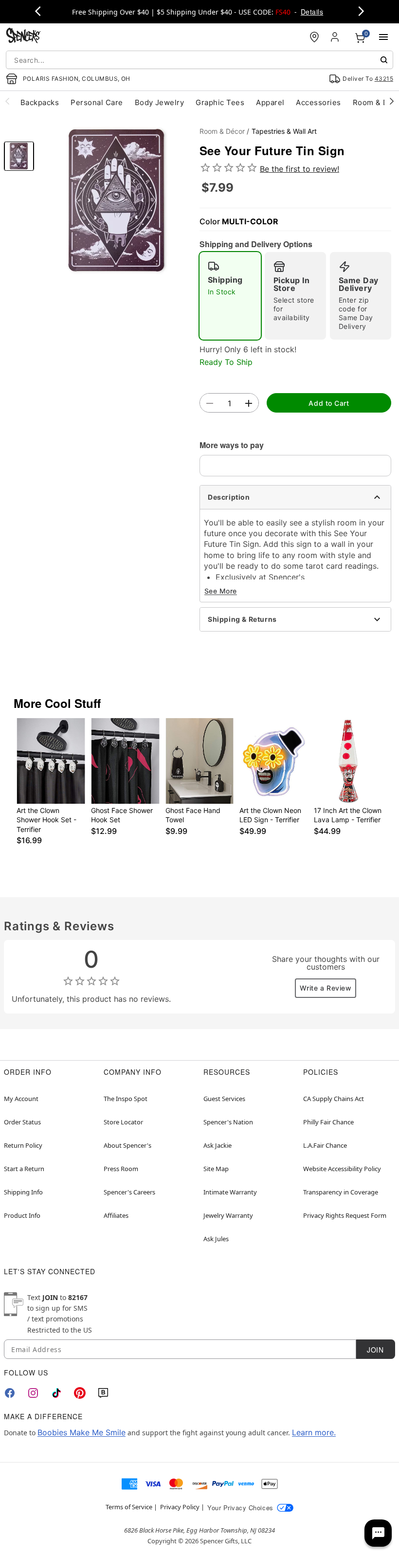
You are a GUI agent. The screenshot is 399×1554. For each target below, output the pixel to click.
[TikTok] (56, 1393)
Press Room (121, 1168)
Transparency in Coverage (340, 1192)
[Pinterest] (80, 1393)
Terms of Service (129, 1506)
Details (312, 11)
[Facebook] (10, 1393)
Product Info (22, 1215)
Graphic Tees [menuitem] (220, 102)
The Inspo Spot (125, 1098)
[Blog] (103, 1393)
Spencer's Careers (129, 1192)
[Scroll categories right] (391, 100)
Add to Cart (328, 403)
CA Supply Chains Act (333, 1098)
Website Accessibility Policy (342, 1168)
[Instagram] (33, 1393)
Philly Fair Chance (328, 1122)
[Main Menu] (383, 37)
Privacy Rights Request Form (344, 1215)
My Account (21, 1098)
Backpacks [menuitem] (39, 102)
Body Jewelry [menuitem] (159, 102)
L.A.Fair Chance (325, 1145)
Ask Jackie (217, 1145)
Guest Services (224, 1098)
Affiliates (116, 1215)
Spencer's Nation (228, 1122)
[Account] (335, 37)
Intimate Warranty (230, 1192)
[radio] (230, 296)
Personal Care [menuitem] (97, 102)
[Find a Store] (314, 37)
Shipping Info (23, 1192)
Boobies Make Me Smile (81, 1432)
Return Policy (23, 1145)
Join (375, 1350)
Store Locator (123, 1122)
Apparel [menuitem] (270, 102)
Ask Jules (216, 1238)
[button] (117, 201)
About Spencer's (127, 1145)
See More (220, 591)
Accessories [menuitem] (318, 102)
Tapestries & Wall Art (284, 131)
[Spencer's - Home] (23, 37)
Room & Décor (222, 131)
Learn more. (314, 1432)
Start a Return (24, 1168)
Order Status (22, 1122)
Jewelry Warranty (228, 1215)
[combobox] (199, 60)
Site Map (216, 1168)
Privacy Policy (180, 1506)
